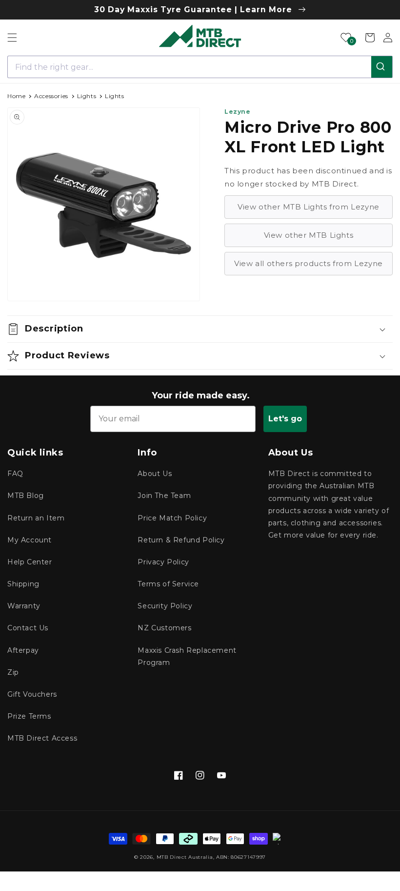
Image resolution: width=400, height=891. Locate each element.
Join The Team (164, 495)
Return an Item (35, 518)
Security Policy (165, 605)
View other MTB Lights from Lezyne (309, 206)
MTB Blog (25, 495)
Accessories (51, 96)
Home (16, 96)
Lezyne (237, 111)
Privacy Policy (163, 562)
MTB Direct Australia (185, 857)
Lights (87, 96)
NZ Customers (164, 627)
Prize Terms (29, 716)
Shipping (23, 584)
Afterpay (23, 650)
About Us (155, 473)
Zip (13, 672)
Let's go (285, 418)
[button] (12, 37)
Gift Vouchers (32, 694)
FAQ (15, 473)
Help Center (29, 562)
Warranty (23, 605)
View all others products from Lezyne (308, 263)
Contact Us (27, 627)
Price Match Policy (172, 518)
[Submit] (381, 67)
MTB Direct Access (42, 738)
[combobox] (200, 67)
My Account (29, 540)
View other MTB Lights (309, 235)
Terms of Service (168, 584)
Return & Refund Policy (181, 540)
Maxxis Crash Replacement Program (187, 656)
